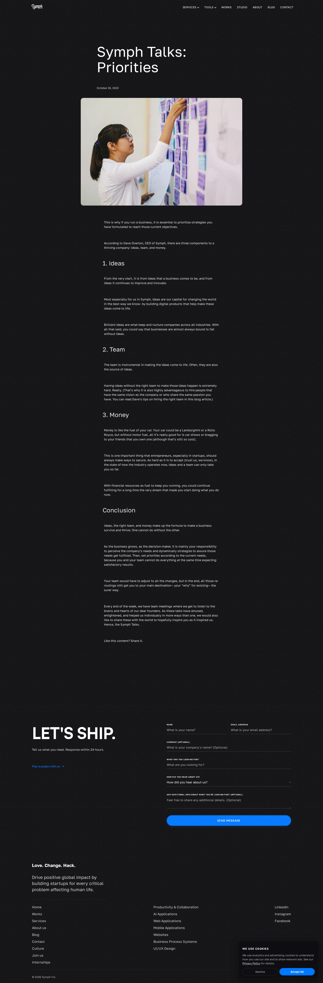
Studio (242, 7)
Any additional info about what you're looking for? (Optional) (205, 794)
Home (37, 907)
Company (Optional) (178, 742)
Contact (286, 7)
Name (170, 724)
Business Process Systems (175, 941)
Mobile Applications (169, 928)
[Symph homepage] (37, 7)
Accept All (297, 971)
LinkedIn (281, 907)
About (257, 7)
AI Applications (165, 914)
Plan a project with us (46, 766)
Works (226, 7)
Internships (41, 962)
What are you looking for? (183, 759)
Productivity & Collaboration (176, 907)
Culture (38, 948)
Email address (239, 724)
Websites (160, 935)
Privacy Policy (251, 963)
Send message (228, 820)
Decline (260, 971)
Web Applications (167, 921)
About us (39, 928)
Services (39, 921)
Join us (37, 955)
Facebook (282, 921)
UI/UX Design (164, 948)
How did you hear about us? (183, 777)
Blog (271, 7)
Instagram (283, 914)
